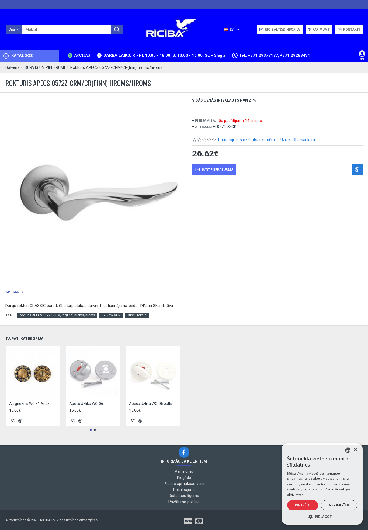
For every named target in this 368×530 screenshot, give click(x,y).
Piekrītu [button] (302, 505)
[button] (91, 430)
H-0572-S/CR (111, 315)
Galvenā (12, 67)
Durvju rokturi (137, 315)
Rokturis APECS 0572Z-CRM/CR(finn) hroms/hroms (57, 315)
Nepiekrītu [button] (339, 505)
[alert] (322, 484)
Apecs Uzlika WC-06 (86, 404)
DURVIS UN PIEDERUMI (45, 67)
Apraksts (14, 292)
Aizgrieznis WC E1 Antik (29, 404)
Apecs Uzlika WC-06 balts (150, 404)
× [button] (355, 450)
